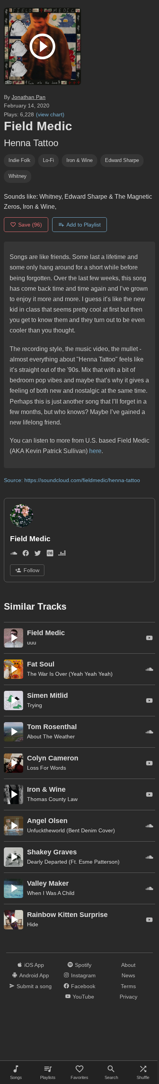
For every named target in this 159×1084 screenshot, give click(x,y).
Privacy (128, 997)
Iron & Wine (79, 160)
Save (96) (30, 225)
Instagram (83, 975)
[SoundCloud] (13, 555)
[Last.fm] (50, 555)
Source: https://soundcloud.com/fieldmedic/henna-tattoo (72, 480)
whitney (17, 176)
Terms (128, 986)
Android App (34, 975)
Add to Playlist (83, 225)
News (128, 975)
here (95, 451)
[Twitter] (37, 555)
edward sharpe (122, 160)
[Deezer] (62, 555)
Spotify (83, 965)
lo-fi (48, 160)
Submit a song (34, 986)
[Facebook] (25, 555)
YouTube (83, 997)
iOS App (34, 965)
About (128, 965)
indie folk (19, 160)
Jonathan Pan (29, 97)
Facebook (83, 986)
